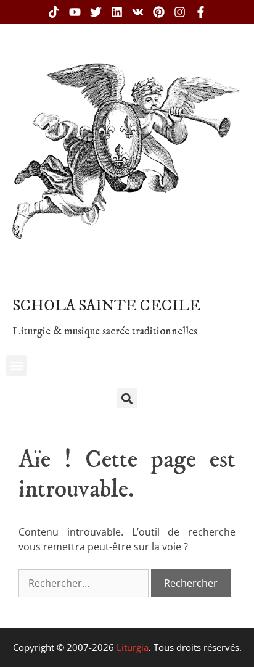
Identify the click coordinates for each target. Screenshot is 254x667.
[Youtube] (75, 12)
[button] (16, 365)
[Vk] (138, 12)
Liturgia (133, 647)
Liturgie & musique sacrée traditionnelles (104, 331)
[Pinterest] (159, 12)
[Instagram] (180, 12)
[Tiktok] (54, 12)
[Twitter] (96, 12)
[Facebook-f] (201, 12)
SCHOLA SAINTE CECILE (106, 305)
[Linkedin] (117, 12)
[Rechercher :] (84, 583)
